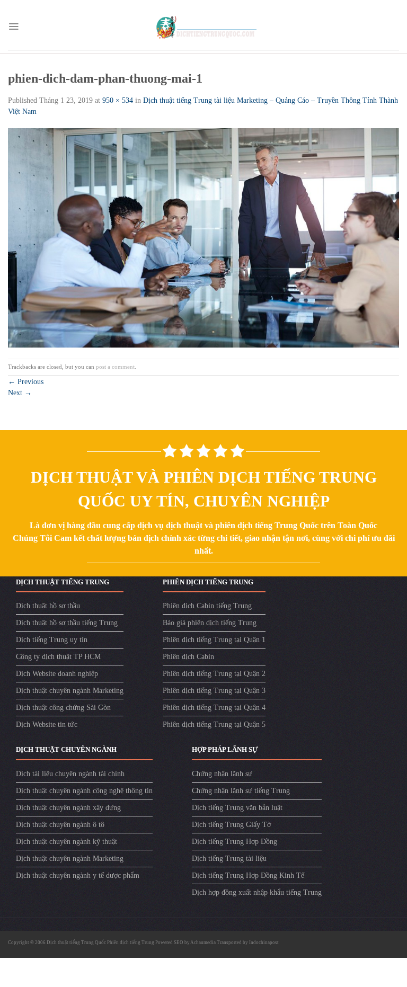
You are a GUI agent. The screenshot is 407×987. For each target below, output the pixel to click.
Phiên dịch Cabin (188, 657)
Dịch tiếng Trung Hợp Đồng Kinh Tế (248, 875)
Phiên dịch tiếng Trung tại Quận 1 (214, 640)
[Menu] (13, 26)
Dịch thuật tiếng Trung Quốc (77, 942)
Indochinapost (264, 942)
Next (20, 393)
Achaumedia (203, 942)
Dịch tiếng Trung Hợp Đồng (234, 842)
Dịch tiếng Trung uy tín (51, 640)
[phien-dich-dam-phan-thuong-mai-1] (203, 237)
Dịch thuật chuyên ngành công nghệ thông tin (84, 791)
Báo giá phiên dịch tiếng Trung (209, 623)
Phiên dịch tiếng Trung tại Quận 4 (214, 708)
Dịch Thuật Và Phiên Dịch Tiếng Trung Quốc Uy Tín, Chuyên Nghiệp (204, 489)
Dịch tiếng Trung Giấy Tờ (231, 825)
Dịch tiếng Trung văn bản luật (237, 808)
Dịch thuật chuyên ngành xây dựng (68, 808)
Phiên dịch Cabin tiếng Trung (207, 606)
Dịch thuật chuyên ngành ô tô (60, 825)
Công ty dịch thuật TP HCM (58, 657)
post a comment (115, 366)
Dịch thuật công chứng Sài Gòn (63, 708)
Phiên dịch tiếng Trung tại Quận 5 (214, 724)
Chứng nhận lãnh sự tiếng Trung (241, 791)
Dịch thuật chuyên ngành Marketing (69, 691)
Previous (25, 382)
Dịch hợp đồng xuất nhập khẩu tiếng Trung (257, 892)
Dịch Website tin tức (46, 724)
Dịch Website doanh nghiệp (57, 674)
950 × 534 (117, 100)
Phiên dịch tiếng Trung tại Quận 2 (214, 674)
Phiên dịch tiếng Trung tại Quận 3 (214, 691)
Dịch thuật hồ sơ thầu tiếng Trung (67, 623)
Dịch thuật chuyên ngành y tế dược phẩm (77, 875)
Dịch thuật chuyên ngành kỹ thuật (66, 842)
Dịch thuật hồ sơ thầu (48, 606)
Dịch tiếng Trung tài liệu (229, 858)
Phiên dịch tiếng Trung (130, 942)
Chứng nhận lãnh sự (222, 774)
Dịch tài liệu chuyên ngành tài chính (70, 774)
